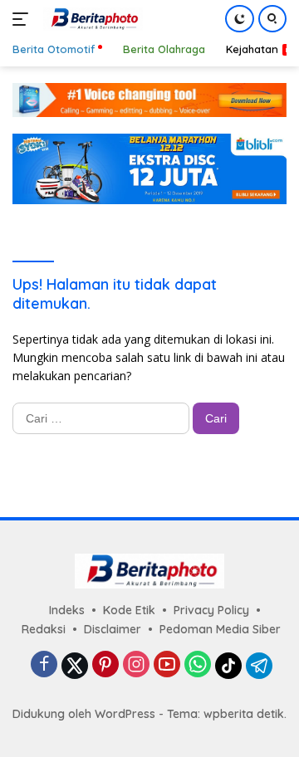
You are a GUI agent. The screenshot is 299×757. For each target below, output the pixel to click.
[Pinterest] (105, 665)
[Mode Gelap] (239, 18)
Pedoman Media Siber (220, 629)
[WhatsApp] (197, 665)
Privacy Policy (211, 610)
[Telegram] (259, 665)
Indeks (67, 610)
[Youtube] (167, 665)
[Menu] (23, 19)
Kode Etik (129, 610)
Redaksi (44, 629)
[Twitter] (74, 665)
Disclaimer (112, 629)
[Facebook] (44, 665)
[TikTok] (228, 665)
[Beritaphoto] (91, 19)
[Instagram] (136, 665)
